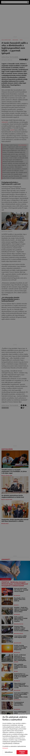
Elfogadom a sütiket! (22, 752)
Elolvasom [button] (5, 748)
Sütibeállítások (9, 752)
